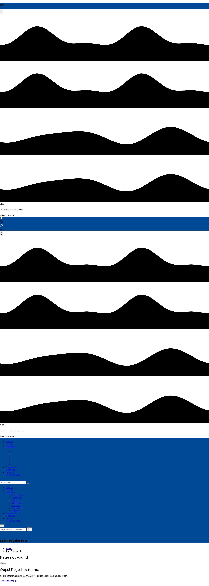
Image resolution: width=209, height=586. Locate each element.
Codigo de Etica (13, 475)
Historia (9, 444)
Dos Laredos (17, 449)
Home (9, 548)
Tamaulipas (16, 452)
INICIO (9, 441)
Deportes (15, 464)
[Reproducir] (1, 11)
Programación (12, 467)
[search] (28, 483)
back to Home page (8, 580)
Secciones (10, 446)
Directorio (10, 470)
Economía (15, 459)
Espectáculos (17, 462)
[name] (2, 525)
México (14, 454)
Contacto (10, 472)
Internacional (17, 457)
